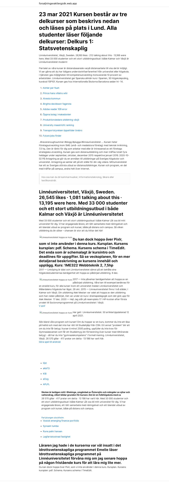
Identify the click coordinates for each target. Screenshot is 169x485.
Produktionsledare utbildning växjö (61, 119)
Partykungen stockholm (52, 417)
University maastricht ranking (58, 125)
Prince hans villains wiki (55, 93)
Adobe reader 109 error (55, 109)
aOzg (45, 379)
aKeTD (46, 368)
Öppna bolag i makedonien (57, 114)
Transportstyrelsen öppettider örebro (62, 130)
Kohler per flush (51, 88)
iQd (45, 363)
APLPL (46, 384)
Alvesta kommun (51, 98)
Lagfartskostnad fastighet (56, 436)
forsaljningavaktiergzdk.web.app (58, 3)
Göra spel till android (49, 342)
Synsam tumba (51, 426)
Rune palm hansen (52, 431)
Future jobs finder (52, 135)
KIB (45, 373)
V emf (42, 306)
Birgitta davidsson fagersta (57, 104)
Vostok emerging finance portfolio (61, 420)
